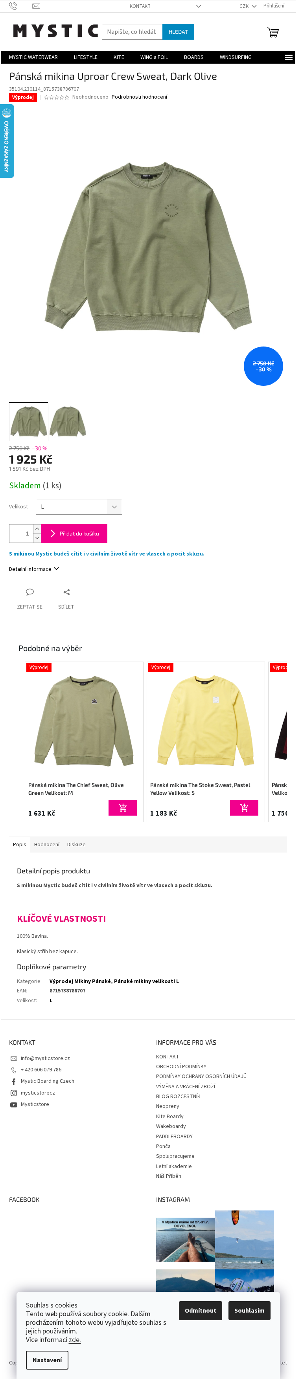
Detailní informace (30, 569)
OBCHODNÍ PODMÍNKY (181, 1067)
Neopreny (167, 1106)
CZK (244, 6)
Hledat (178, 31)
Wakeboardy (171, 1126)
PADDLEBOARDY (174, 1137)
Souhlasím (249, 1310)
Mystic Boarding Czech (47, 1081)
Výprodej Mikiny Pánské (80, 981)
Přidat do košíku (79, 533)
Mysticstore (35, 1104)
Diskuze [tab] (76, 845)
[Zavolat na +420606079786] (20, 5)
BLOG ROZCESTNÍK (178, 1096)
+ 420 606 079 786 (41, 1070)
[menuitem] (33, 57)
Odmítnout (200, 1310)
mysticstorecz (38, 1093)
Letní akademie (174, 1166)
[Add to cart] (123, 808)
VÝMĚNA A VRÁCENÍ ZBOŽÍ (185, 1087)
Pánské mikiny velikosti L (146, 981)
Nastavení (47, 1360)
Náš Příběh (168, 1176)
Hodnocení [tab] (46, 845)
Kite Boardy (170, 1116)
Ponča (163, 1146)
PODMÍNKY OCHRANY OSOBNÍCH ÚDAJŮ (201, 1076)
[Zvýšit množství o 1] (37, 529)
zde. (75, 1340)
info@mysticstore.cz (45, 1058)
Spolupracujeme (175, 1156)
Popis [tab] (19, 845)
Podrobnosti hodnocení (139, 97)
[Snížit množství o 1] (37, 538)
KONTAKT (140, 6)
